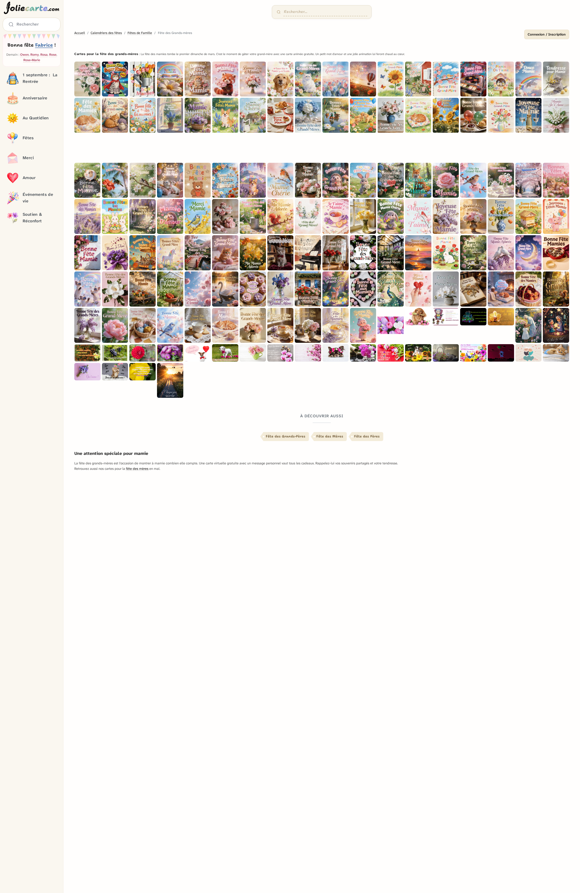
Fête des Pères (367, 436)
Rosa (44, 55)
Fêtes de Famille (140, 33)
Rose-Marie (31, 60)
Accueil (79, 33)
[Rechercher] (278, 12)
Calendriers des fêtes (106, 33)
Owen (24, 55)
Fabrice (44, 45)
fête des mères (137, 468)
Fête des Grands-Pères (285, 436)
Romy (34, 55)
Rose (52, 55)
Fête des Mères (329, 436)
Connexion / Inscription (547, 34)
